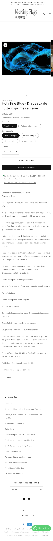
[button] (3, 14)
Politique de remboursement (20, 532)
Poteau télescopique (29, 126)
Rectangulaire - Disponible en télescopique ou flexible (23, 416)
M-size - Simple (10, 135)
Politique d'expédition (14, 474)
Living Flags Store (17, 529)
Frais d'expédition (7, 117)
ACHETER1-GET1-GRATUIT (15, 423)
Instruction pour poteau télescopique (20, 434)
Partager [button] (8, 377)
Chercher (8, 403)
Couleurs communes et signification (19, 440)
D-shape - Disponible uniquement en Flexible (23, 409)
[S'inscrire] (40, 489)
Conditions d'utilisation (14, 468)
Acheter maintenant (26, 167)
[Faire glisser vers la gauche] (21, 95)
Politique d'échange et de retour (18, 457)
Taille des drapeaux (12, 429)
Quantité (5, 147)
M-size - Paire (28, 141)
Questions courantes (13, 451)
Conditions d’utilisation (14, 536)
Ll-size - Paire (10, 141)
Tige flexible (9, 126)
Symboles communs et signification (19, 446)
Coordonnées (45, 536)
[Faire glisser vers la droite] (32, 95)
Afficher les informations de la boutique (20, 182)
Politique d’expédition (31, 536)
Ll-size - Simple (29, 135)
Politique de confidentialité (16, 462)
